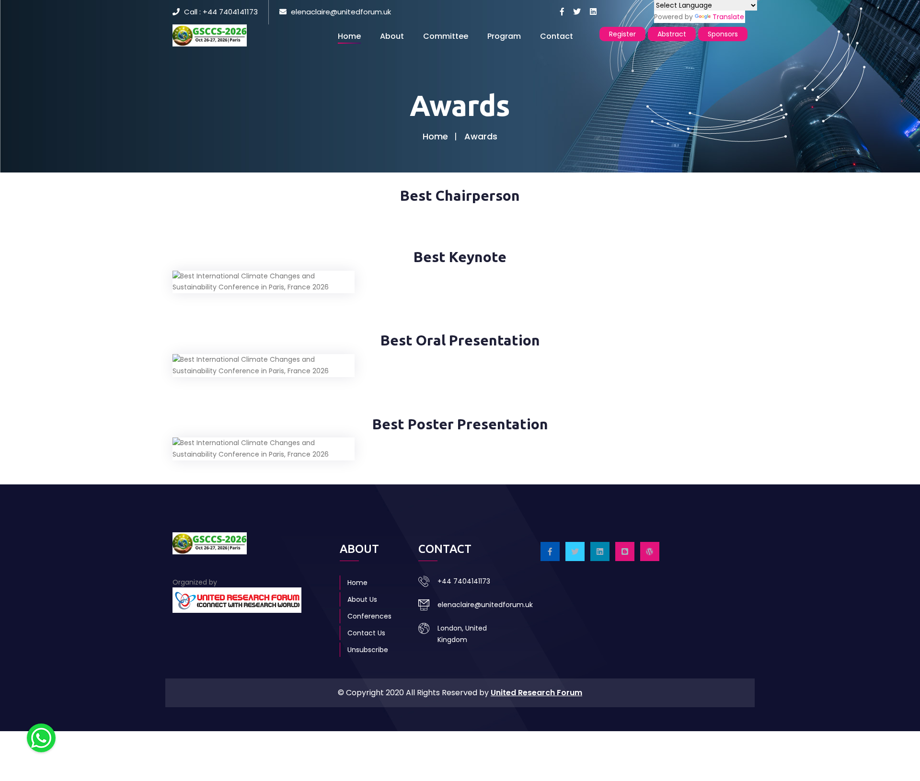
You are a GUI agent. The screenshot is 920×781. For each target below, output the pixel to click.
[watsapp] (41, 737)
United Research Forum (536, 692)
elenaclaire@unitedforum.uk (341, 12)
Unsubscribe (367, 650)
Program (504, 36)
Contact (556, 36)
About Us (362, 599)
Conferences (369, 616)
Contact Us (366, 633)
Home (349, 36)
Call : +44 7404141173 (221, 12)
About (392, 36)
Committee (445, 36)
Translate (728, 17)
